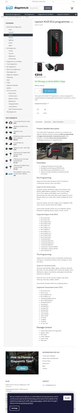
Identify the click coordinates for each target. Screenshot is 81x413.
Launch (11, 35)
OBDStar (11, 40)
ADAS (8, 80)
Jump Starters (13, 107)
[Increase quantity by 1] (42, 90)
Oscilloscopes (13, 96)
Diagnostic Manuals (12, 85)
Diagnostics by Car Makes (14, 62)
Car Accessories (11, 91)
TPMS (8, 83)
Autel (10, 30)
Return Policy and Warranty (50, 358)
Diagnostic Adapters (13, 75)
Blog (43, 366)
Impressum (45, 364)
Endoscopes (12, 93)
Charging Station (13, 104)
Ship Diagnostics (11, 72)
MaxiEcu (11, 38)
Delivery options (39, 86)
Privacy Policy (46, 361)
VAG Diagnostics (11, 48)
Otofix (10, 43)
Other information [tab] (58, 122)
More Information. (36, 401)
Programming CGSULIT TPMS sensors (17, 389)
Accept (67, 398)
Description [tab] (39, 122)
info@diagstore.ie (50, 385)
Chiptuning (10, 77)
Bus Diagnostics (11, 67)
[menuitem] (13, 14)
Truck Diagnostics (12, 64)
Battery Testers (13, 99)
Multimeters (12, 101)
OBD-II (10, 46)
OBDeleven (12, 56)
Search (48, 8)
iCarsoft (11, 32)
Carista (11, 51)
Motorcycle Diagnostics (14, 69)
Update (9, 88)
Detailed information (41, 104)
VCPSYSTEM (12, 59)
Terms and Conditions (38, 1)
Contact (44, 369)
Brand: (39, 25)
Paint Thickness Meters (15, 109)
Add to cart (51, 91)
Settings (14, 408)
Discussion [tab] (48, 122)
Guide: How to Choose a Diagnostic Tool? (18, 385)
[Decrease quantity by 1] (42, 92)
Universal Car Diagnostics (14, 27)
